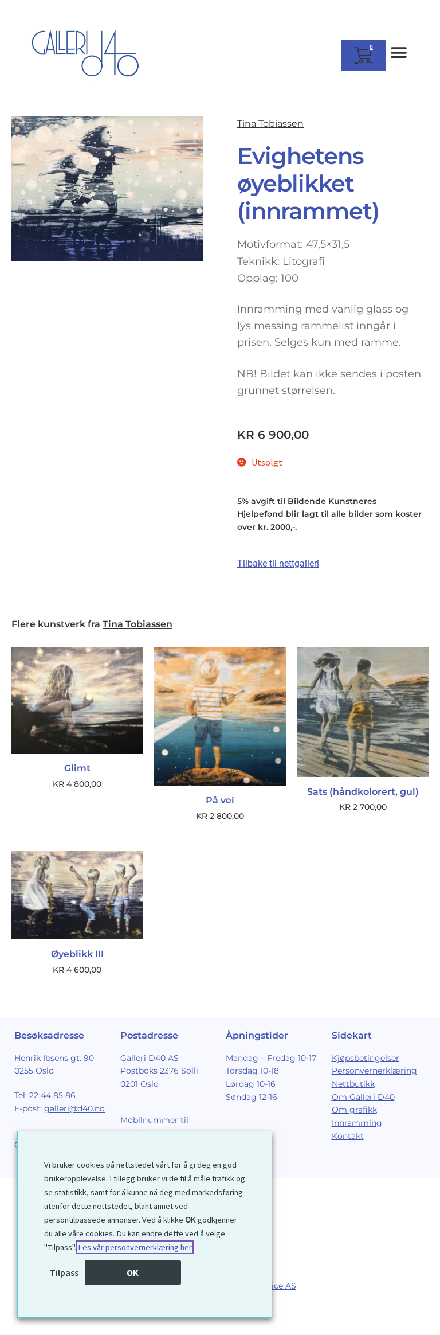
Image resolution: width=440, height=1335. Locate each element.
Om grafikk (354, 1109)
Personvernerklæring (374, 1070)
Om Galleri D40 (363, 1097)
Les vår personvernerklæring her (135, 1247)
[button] (398, 52)
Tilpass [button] (64, 1272)
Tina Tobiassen (270, 123)
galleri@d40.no (74, 1108)
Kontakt (348, 1136)
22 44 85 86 (52, 1095)
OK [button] (133, 1272)
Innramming (357, 1123)
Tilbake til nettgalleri (278, 563)
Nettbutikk (353, 1084)
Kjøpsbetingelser (365, 1058)
